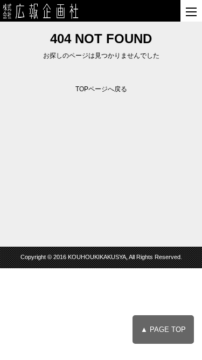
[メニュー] (191, 11)
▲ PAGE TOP (163, 329)
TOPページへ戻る (101, 89)
